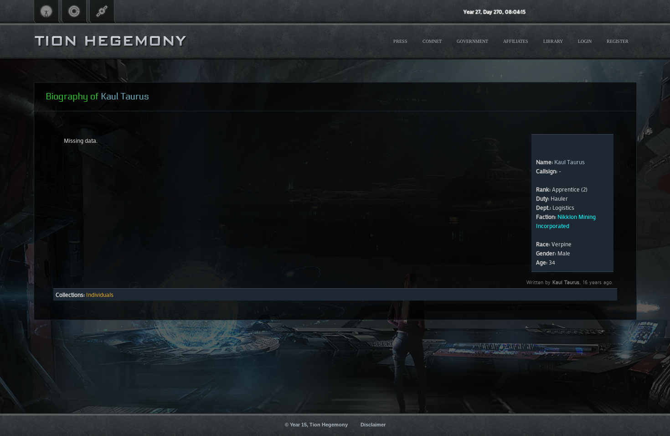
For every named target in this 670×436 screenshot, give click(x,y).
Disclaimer (373, 424)
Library (553, 41)
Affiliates (515, 41)
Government (472, 41)
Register (618, 41)
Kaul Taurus (569, 162)
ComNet (432, 41)
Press (400, 41)
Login (585, 41)
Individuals (99, 294)
